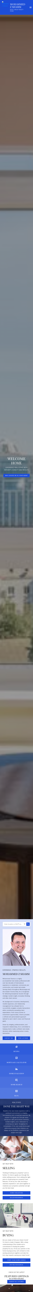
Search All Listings (16, 1281)
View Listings (23, 1038)
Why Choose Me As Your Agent (16, 475)
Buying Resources (16, 1265)
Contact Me (9, 1038)
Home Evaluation (16, 1193)
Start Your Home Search (16, 1260)
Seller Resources (16, 1197)
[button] (16, 475)
